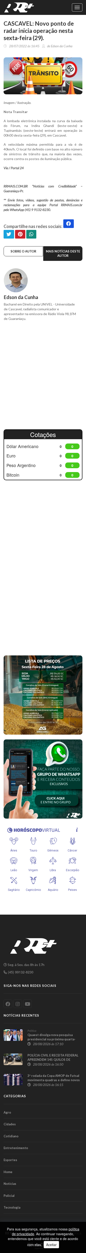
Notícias (10, 1184)
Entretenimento (16, 1148)
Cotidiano (11, 1136)
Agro (7, 1112)
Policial (9, 1196)
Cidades (10, 1124)
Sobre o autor (23, 251)
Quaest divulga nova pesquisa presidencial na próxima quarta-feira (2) (51, 1039)
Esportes (10, 1160)
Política (31, 1030)
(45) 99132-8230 (20, 972)
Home (8, 1172)
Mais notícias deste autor (63, 253)
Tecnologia (12, 1207)
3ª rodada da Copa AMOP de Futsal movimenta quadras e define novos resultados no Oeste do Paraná (53, 1080)
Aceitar (51, 1244)
